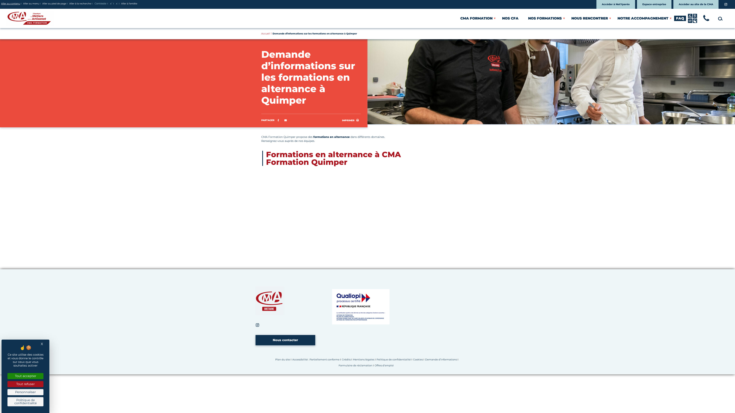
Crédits (346, 359)
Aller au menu (31, 3)
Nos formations (545, 18)
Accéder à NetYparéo (616, 4)
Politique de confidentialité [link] (25, 401)
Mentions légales (363, 359)
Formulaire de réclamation (355, 365)
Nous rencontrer (589, 18)
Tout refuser (25, 384)
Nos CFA (510, 18)
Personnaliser (25, 392)
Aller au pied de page (54, 3)
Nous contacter (285, 340)
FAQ (680, 18)
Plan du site (282, 359)
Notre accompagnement (642, 18)
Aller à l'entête (129, 3)
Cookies (418, 359)
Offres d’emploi (384, 365)
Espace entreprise (654, 4)
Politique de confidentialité (393, 359)
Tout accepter (25, 376)
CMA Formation (476, 18)
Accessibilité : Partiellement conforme (316, 359)
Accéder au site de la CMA (696, 4)
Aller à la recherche (80, 3)
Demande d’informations (441, 359)
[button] (285, 120)
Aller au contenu (10, 3)
